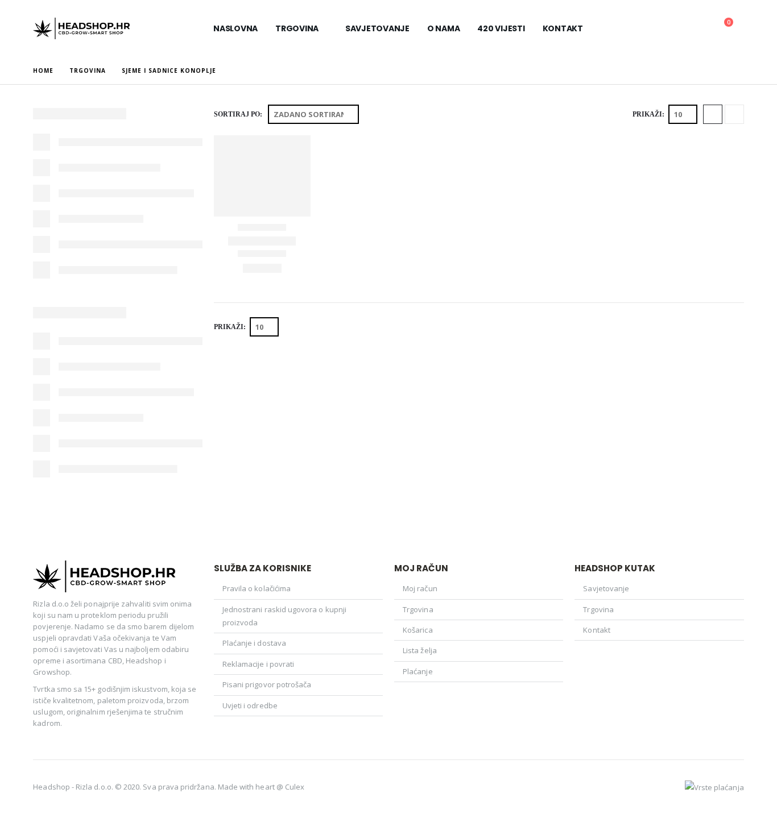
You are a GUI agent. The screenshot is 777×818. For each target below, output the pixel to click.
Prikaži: (648, 114)
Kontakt (563, 28)
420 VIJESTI (500, 28)
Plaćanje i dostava (254, 643)
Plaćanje (418, 671)
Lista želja (420, 650)
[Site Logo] (81, 28)
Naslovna (235, 28)
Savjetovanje (377, 28)
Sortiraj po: (238, 114)
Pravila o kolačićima (256, 588)
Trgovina (297, 28)
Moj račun (420, 588)
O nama (443, 28)
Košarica (418, 630)
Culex (294, 787)
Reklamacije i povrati (258, 664)
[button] (701, 29)
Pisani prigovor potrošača (267, 684)
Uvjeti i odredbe (250, 705)
